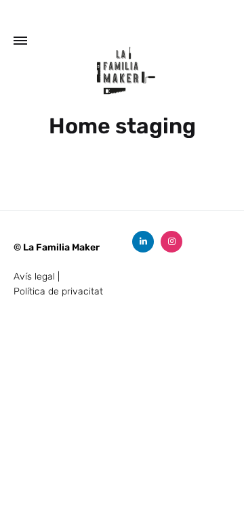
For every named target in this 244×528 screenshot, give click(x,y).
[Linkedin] (143, 241)
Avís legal (34, 276)
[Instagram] (171, 241)
